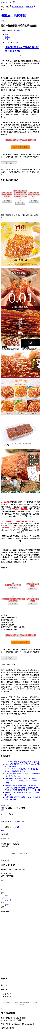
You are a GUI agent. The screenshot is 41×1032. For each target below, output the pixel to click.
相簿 (6, 34)
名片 (6, 39)
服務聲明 (21, 1004)
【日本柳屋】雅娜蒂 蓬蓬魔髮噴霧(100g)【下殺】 (22, 762)
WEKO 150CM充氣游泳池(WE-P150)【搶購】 (21, 778)
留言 (16, 821)
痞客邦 (12, 821)
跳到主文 (4, 21)
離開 (11, 1028)
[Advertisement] (20, 944)
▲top (2, 830)
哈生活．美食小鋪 (13, 15)
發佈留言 (4, 846)
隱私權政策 (35, 1002)
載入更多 (4, 834)
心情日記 (16, 827)
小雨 (2, 810)
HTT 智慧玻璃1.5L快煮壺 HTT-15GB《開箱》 (21, 785)
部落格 (7, 37)
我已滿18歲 (5, 1028)
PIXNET (9, 1002)
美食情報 (17, 30)
